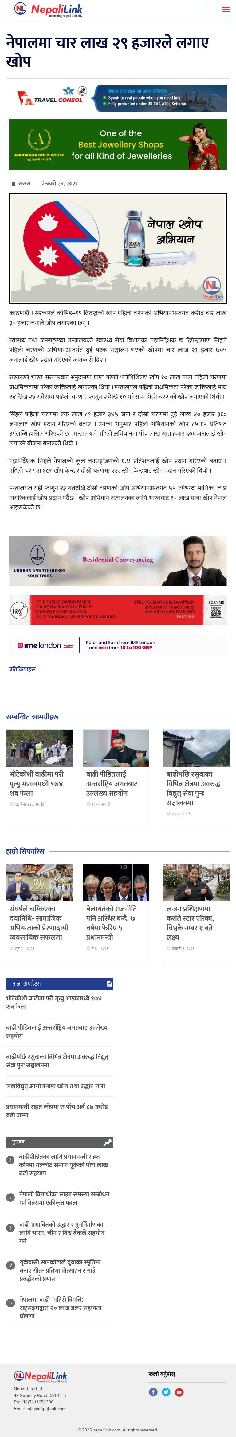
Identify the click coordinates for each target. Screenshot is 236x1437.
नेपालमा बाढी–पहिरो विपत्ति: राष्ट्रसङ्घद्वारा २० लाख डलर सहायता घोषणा (60, 1308)
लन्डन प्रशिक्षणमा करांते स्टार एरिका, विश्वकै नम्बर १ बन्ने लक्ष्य (190, 923)
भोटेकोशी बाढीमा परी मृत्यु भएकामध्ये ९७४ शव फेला (37, 784)
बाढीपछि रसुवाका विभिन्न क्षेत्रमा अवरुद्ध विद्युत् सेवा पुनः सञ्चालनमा (193, 789)
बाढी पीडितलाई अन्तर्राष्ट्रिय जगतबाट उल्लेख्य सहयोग (112, 784)
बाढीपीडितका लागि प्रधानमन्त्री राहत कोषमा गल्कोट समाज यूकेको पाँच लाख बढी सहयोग (63, 1165)
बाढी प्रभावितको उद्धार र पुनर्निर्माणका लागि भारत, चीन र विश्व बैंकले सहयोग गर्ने (61, 1233)
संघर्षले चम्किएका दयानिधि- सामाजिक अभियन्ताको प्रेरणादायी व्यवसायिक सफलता (39, 923)
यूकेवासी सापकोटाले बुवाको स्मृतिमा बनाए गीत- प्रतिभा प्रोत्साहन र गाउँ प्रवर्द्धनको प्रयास (60, 1270)
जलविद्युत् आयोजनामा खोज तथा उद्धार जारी (55, 1086)
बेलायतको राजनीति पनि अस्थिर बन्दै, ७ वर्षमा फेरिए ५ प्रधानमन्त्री (111, 923)
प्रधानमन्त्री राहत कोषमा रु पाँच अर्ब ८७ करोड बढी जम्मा (57, 1111)
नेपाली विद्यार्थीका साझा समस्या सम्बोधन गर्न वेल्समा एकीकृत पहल (64, 1198)
